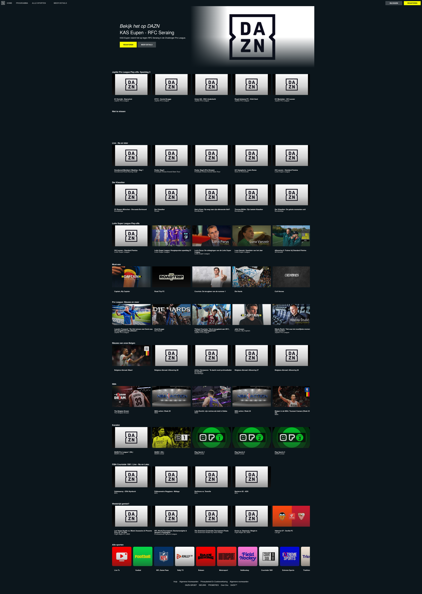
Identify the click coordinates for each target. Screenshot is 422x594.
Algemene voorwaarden (239, 581)
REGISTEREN (412, 3)
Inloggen (394, 3)
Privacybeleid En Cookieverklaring (214, 581)
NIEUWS (202, 585)
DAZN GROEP (191, 585)
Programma (22, 3)
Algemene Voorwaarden (188, 581)
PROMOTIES (213, 585)
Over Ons (224, 585)
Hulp (175, 581)
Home (9, 3)
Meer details (60, 3)
